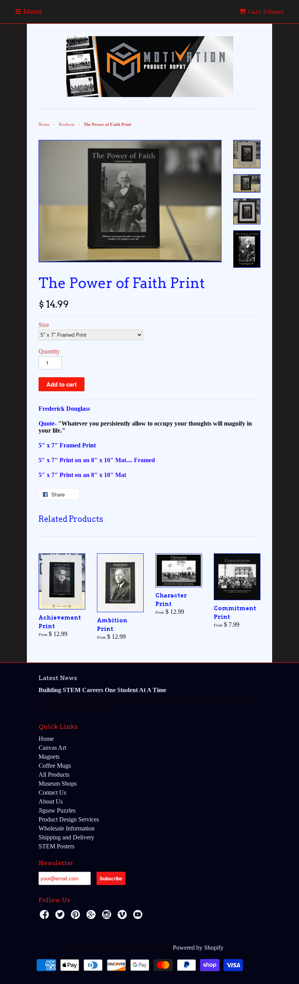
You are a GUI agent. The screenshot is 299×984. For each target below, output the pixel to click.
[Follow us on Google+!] (92, 917)
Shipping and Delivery (66, 837)
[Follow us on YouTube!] (139, 917)
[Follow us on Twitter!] (61, 917)
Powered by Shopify (198, 947)
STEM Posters (56, 846)
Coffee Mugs (55, 765)
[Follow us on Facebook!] (45, 917)
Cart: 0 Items (265, 12)
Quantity (49, 351)
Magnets (49, 756)
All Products (54, 774)
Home (46, 738)
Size (44, 325)
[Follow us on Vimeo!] (123, 917)
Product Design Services (69, 819)
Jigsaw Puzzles (57, 810)
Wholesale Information (67, 828)
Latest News (58, 678)
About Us (51, 801)
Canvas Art (52, 747)
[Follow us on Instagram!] (108, 917)
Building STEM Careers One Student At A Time (102, 690)
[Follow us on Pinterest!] (77, 917)
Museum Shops (58, 783)
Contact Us (52, 792)
